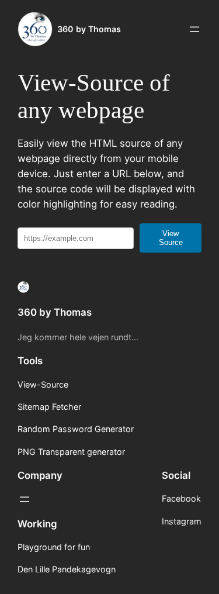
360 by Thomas (89, 29)
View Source (171, 238)
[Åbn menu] (194, 29)
